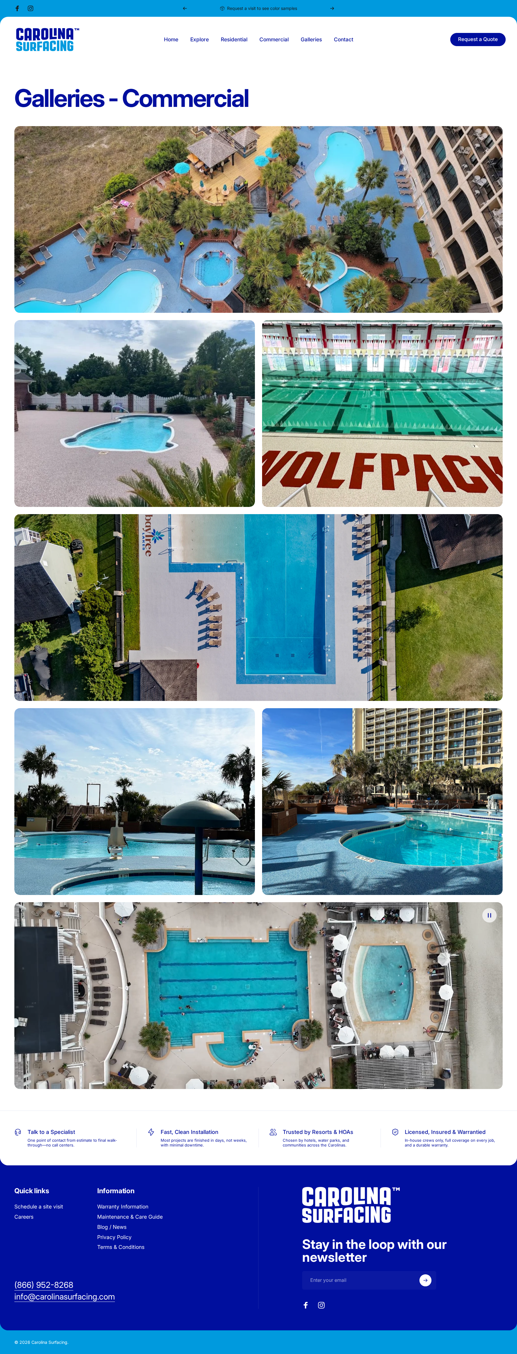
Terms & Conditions (121, 1247)
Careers (24, 1217)
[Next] (332, 8)
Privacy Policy (114, 1237)
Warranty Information (122, 1206)
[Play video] (258, 995)
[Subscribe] (425, 1280)
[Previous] (184, 8)
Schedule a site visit (38, 1206)
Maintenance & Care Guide (130, 1217)
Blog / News (112, 1227)
